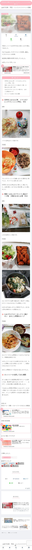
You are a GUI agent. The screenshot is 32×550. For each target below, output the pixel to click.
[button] (21, 39)
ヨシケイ (14, 457)
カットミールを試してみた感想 (12, 93)
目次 (15, 77)
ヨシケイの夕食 (7, 457)
